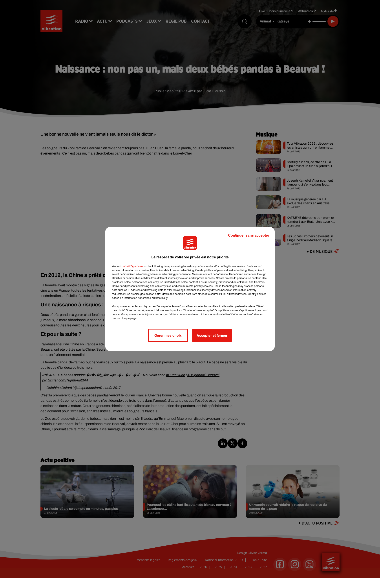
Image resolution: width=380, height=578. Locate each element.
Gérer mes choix (168, 335)
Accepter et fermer (212, 335)
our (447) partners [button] (132, 266)
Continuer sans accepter (248, 235)
